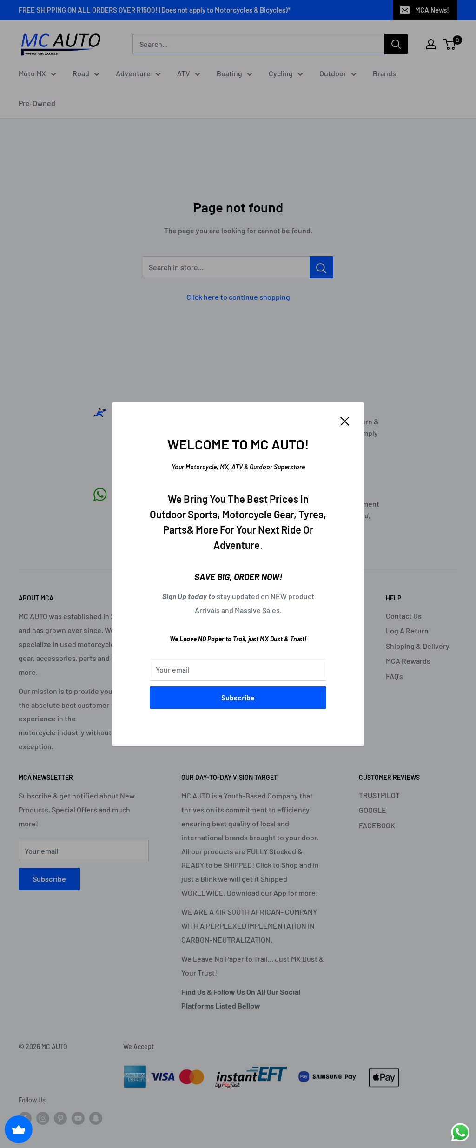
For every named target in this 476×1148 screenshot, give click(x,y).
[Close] (345, 420)
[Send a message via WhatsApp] (460, 1132)
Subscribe (238, 697)
